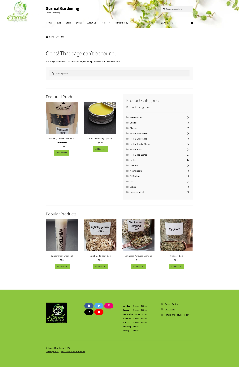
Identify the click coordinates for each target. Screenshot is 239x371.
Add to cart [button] (62, 152)
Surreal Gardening (62, 8)
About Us (91, 22)
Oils (132, 181)
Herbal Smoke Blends (140, 144)
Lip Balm (134, 165)
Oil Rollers (135, 176)
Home (49, 22)
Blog (59, 22)
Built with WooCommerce (73, 351)
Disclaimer (170, 309)
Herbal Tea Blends (138, 154)
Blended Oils (136, 117)
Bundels (133, 122)
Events (79, 22)
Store (68, 22)
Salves (133, 186)
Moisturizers (136, 170)
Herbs (103, 22)
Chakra (133, 128)
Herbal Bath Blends (139, 133)
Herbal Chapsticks (138, 138)
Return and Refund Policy (177, 314)
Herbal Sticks (136, 149)
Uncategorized (137, 192)
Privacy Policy (121, 22)
